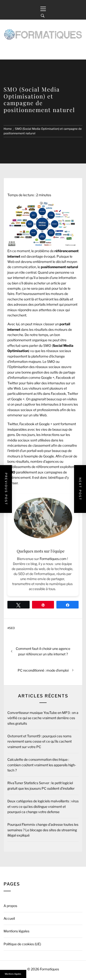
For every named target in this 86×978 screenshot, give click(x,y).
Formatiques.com (53, 559)
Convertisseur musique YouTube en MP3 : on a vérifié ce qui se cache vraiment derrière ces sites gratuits (42, 718)
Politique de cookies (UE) (22, 944)
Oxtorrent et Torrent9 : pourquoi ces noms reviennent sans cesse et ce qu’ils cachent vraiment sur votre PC (39, 741)
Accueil (9, 918)
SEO (12, 628)
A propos (10, 906)
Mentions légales (16, 931)
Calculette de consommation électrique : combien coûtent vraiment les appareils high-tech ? (41, 764)
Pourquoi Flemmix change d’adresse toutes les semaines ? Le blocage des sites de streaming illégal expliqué (42, 829)
